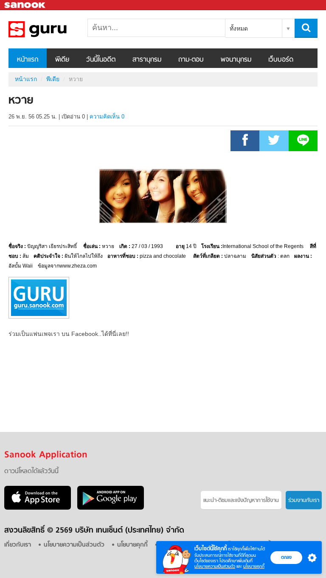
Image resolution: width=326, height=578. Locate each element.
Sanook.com (25, 5)
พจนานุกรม (236, 59)
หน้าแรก (27, 59)
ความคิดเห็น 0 (107, 116)
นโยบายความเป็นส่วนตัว (214, 566)
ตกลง (286, 557)
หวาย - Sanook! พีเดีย (53, 29)
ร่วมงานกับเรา (303, 500)
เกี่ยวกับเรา (17, 545)
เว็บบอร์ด (280, 59)
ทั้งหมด (239, 28)
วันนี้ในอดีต (100, 59)
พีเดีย (62, 59)
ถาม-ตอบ (191, 59)
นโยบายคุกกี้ (253, 566)
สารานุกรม (146, 59)
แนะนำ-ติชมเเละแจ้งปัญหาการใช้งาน (241, 500)
